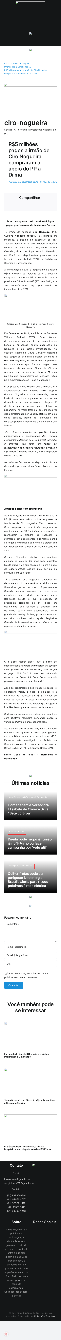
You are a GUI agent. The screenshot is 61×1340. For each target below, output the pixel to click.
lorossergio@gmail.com (16, 1179)
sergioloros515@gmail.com (16, 1183)
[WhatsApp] (28, 206)
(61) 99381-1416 (16, 1207)
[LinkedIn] (52, 1230)
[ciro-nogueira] (30, 84)
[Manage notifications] (6, 1334)
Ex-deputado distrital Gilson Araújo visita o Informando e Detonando (26, 1055)
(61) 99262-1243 (16, 1211)
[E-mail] (47, 206)
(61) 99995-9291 (16, 1195)
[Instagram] (36, 1230)
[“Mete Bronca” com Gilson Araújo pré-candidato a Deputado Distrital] (30, 1070)
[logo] (30, 2)
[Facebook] (9, 206)
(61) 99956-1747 (16, 1199)
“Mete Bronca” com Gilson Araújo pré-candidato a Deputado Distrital (29, 1101)
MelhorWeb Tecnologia (44, 1316)
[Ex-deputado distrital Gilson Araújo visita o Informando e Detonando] (30, 1023)
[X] (18, 206)
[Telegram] (37, 206)
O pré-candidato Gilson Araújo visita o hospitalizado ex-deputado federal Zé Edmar (27, 1148)
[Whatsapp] (40, 1230)
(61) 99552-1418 (16, 1203)
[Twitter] (49, 1230)
